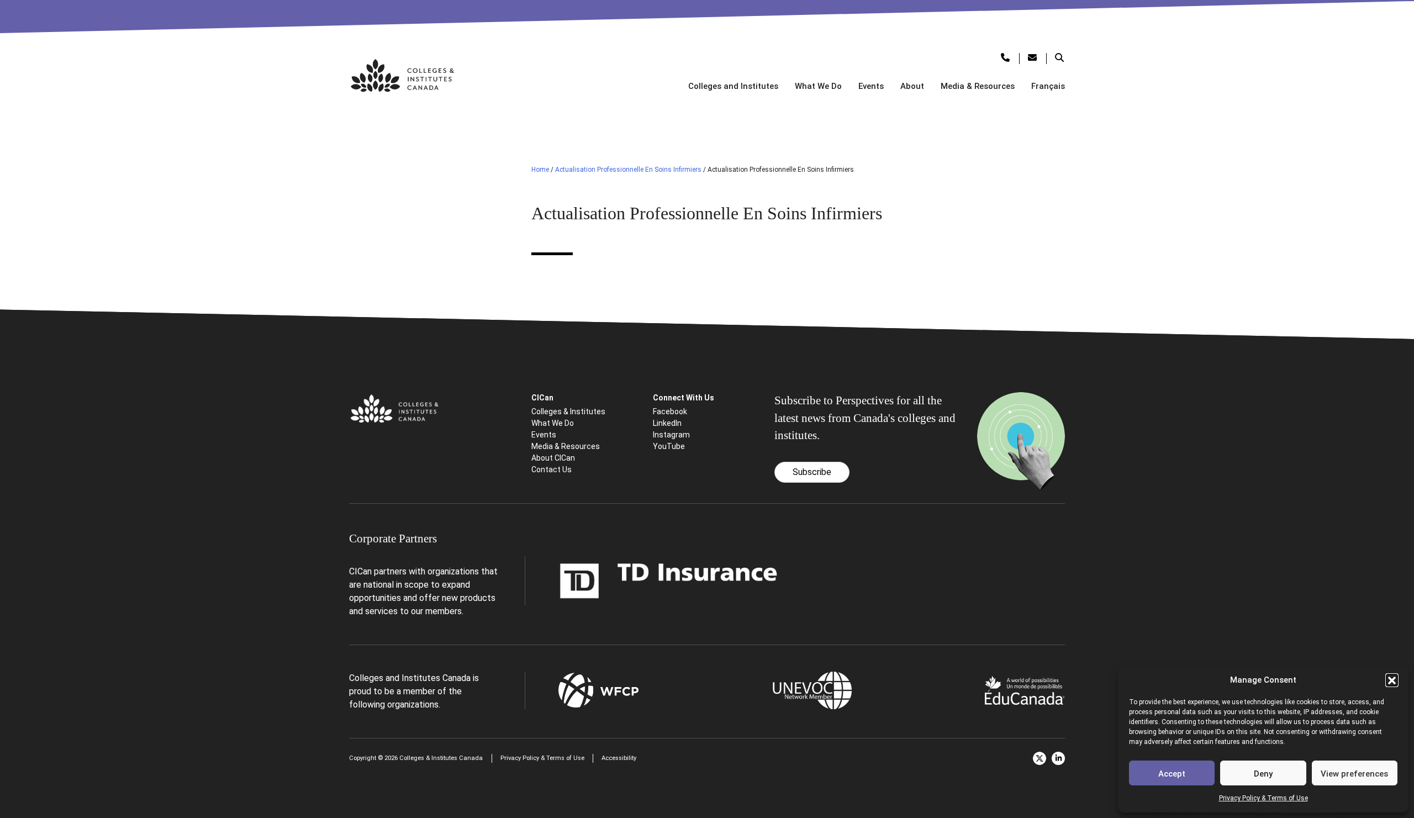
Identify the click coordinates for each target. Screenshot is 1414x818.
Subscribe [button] (812, 472)
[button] (1391, 679)
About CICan (553, 457)
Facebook (670, 411)
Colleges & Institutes (568, 411)
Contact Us (551, 469)
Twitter (1039, 758)
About (912, 86)
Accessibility (619, 758)
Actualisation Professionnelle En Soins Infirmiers (628, 169)
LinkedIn (667, 423)
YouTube (669, 446)
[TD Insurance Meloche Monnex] (668, 580)
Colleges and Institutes (733, 86)
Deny (1263, 774)
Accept (1171, 774)
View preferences (1354, 774)
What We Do (818, 86)
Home (540, 169)
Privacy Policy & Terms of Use (1263, 798)
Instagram (671, 434)
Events (871, 86)
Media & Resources (978, 86)
